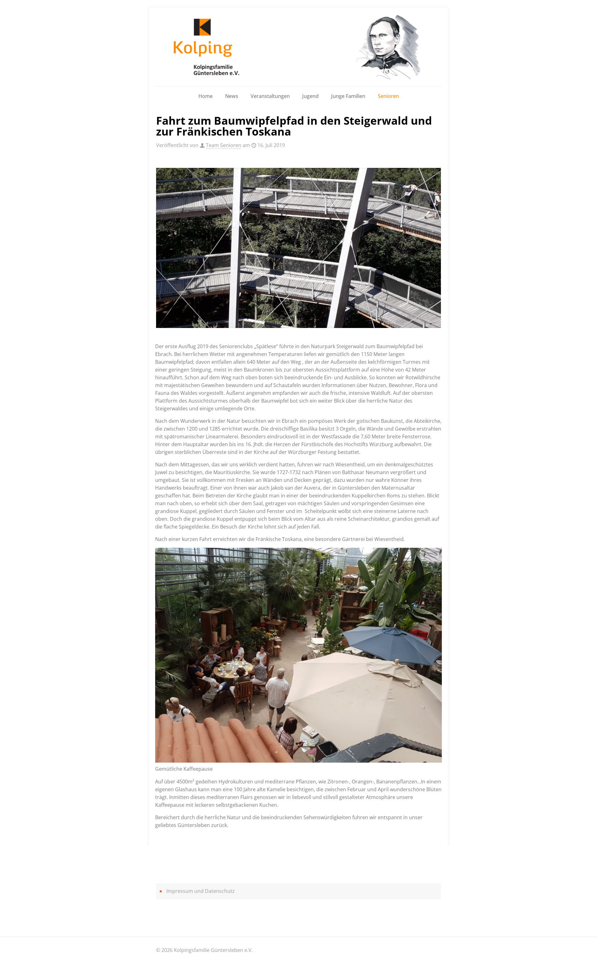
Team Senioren (223, 145)
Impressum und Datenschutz (200, 891)
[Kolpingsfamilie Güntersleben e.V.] (298, 47)
